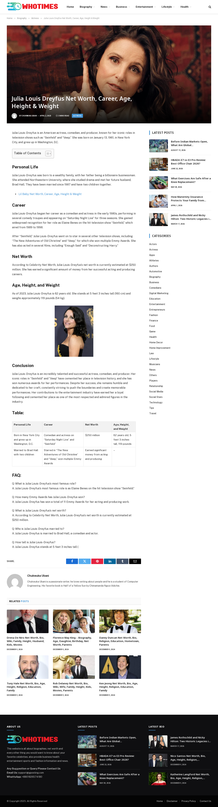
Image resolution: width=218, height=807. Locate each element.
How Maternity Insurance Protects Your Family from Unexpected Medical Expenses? (190, 198)
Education (154, 298)
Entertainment (144, 6)
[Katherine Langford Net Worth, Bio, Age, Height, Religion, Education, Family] (158, 778)
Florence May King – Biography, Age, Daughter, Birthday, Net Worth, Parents (72, 641)
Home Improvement (159, 348)
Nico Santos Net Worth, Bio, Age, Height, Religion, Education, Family (188, 757)
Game (152, 331)
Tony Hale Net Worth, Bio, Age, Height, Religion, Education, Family (26, 687)
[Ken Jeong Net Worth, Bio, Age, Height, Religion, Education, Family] (120, 667)
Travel (152, 413)
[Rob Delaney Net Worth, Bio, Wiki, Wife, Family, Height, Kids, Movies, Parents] (74, 667)
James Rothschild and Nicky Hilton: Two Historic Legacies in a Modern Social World (191, 217)
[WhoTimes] (32, 7)
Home (70, 6)
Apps (152, 255)
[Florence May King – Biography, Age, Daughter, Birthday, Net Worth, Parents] (74, 621)
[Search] (209, 7)
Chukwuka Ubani (29, 116)
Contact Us (205, 801)
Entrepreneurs (157, 309)
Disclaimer (172, 801)
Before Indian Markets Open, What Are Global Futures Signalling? (189, 143)
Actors (153, 244)
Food (152, 326)
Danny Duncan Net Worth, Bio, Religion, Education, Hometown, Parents (119, 641)
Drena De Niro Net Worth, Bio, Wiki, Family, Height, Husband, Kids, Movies (25, 641)
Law (151, 353)
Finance (153, 320)
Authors (153, 266)
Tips (151, 408)
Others (153, 375)
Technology (155, 402)
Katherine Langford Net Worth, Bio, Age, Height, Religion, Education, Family (189, 776)
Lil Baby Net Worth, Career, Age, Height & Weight (50, 194)
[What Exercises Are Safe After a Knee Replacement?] (158, 182)
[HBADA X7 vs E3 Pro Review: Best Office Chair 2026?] (158, 164)
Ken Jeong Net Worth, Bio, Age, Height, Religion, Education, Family (118, 687)
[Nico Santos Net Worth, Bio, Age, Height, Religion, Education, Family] (158, 760)
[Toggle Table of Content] (46, 153)
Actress (77, 116)
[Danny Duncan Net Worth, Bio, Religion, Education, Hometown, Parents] (120, 621)
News (104, 6)
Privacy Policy (189, 801)
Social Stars (155, 397)
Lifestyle (167, 6)
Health (185, 6)
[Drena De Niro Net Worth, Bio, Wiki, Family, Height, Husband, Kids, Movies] (28, 621)
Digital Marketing (158, 293)
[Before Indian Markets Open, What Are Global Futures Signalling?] (158, 145)
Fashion (153, 315)
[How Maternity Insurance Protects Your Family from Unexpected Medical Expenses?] (158, 201)
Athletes (154, 260)
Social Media (156, 391)
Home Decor (156, 342)
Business (121, 6)
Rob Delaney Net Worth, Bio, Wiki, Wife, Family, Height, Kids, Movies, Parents (72, 687)
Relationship (156, 386)
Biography (86, 6)
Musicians (154, 364)
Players (153, 380)
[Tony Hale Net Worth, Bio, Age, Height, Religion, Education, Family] (28, 667)
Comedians (155, 287)
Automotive (155, 271)
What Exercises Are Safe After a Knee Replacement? (191, 180)
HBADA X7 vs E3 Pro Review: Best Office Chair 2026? (188, 161)
